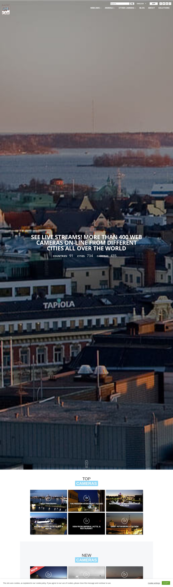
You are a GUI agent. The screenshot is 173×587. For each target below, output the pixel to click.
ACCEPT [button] (166, 583)
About (151, 8)
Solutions (163, 8)
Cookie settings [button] (154, 583)
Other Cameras (127, 8)
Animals (109, 8)
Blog (142, 8)
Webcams (95, 8)
